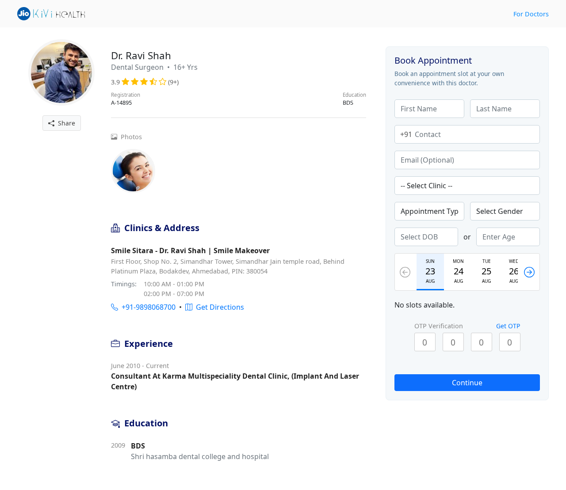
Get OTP (508, 326)
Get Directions (218, 307)
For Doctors (531, 14)
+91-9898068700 (147, 307)
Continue (467, 382)
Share (64, 123)
